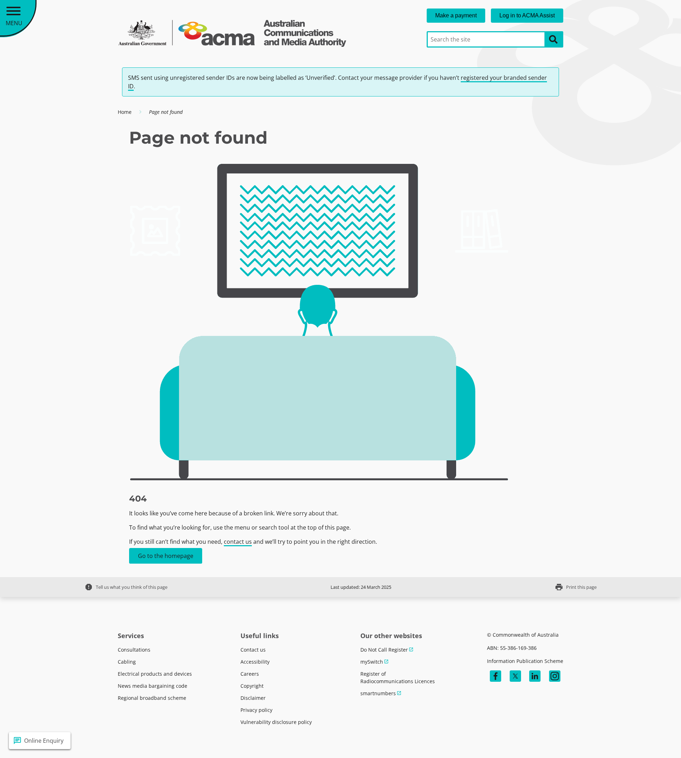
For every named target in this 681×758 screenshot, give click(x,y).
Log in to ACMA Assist (527, 15)
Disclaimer (253, 698)
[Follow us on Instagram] (554, 676)
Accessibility (255, 661)
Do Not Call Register (384, 649)
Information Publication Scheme (525, 661)
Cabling (127, 661)
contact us (238, 542)
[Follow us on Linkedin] (535, 676)
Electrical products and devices (155, 673)
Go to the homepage (165, 556)
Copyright (252, 685)
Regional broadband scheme (152, 698)
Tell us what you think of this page (125, 587)
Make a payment (456, 15)
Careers (249, 673)
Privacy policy (256, 710)
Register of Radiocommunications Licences (397, 677)
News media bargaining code (152, 685)
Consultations (134, 649)
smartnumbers (378, 693)
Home (125, 112)
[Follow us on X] (515, 676)
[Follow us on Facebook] (495, 676)
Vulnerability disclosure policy (276, 722)
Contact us (253, 649)
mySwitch (371, 661)
